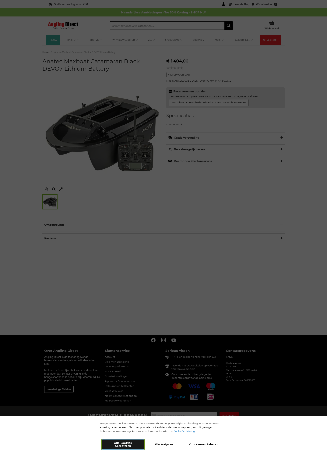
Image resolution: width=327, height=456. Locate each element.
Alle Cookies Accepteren (123, 444)
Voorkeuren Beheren (203, 444)
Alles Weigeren (163, 444)
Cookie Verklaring (184, 431)
